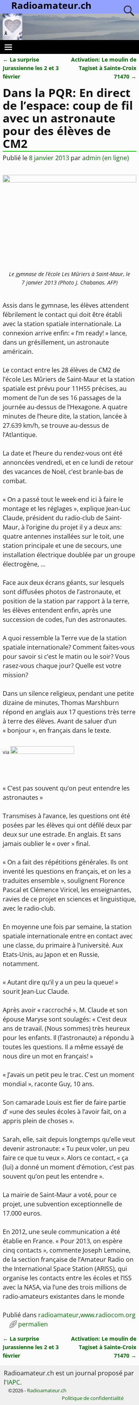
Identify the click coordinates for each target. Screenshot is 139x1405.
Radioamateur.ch (46, 1390)
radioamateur (58, 1315)
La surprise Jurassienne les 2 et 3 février (31, 68)
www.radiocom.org (108, 1315)
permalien (33, 1324)
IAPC (13, 1382)
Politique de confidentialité (93, 1398)
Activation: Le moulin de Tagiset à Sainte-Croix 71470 (103, 68)
